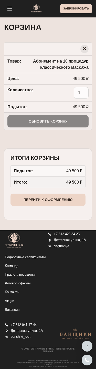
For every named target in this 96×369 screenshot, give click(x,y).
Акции (9, 301)
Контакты (12, 292)
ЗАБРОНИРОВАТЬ (76, 8)
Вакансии (12, 310)
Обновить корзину (48, 121)
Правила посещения (20, 274)
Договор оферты (17, 283)
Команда (11, 266)
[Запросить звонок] (87, 360)
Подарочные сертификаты (25, 257)
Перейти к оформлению (48, 200)
